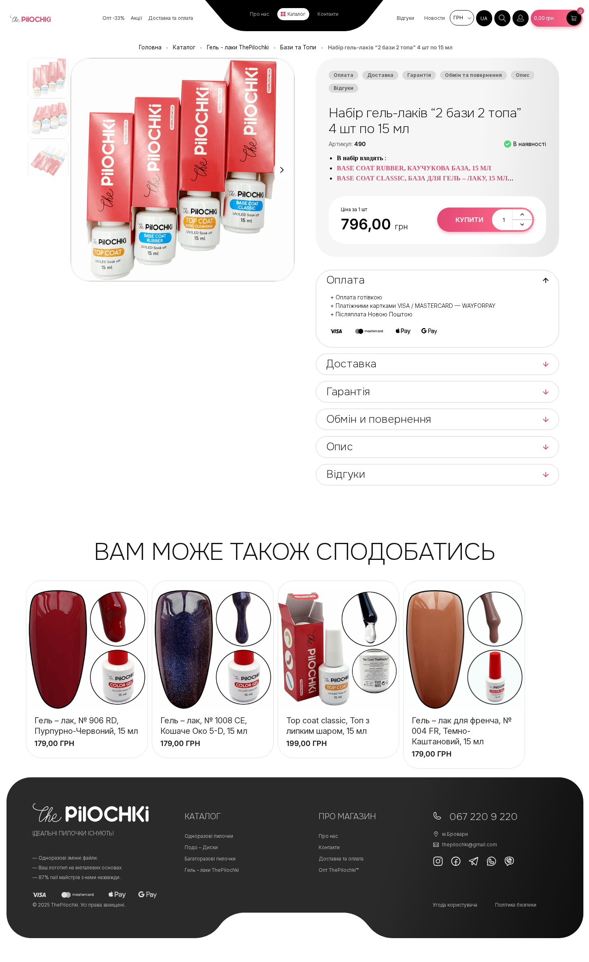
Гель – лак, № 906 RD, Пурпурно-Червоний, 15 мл (86, 726)
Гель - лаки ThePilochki (238, 47)
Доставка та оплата (170, 18)
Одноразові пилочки (209, 836)
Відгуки (405, 18)
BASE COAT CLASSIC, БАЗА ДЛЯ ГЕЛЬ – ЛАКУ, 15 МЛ (422, 178)
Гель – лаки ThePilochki (212, 870)
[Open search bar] (502, 18)
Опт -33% (113, 18)
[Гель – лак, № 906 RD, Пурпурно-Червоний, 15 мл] (86, 649)
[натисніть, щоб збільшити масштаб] (182, 170)
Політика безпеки (515, 905)
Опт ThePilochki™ (339, 870)
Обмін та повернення (473, 75)
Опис (522, 75)
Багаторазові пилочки (210, 859)
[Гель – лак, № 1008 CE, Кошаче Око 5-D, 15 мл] (212, 649)
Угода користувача (455, 905)
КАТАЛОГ (203, 817)
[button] (557, 18)
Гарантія (419, 75)
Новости (434, 18)
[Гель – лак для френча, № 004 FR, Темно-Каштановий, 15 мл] (464, 649)
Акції (136, 18)
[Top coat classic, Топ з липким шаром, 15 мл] (338, 649)
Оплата (343, 75)
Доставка (380, 75)
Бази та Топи (298, 47)
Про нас (259, 14)
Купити (469, 220)
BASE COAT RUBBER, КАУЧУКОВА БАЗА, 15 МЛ (414, 168)
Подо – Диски (201, 847)
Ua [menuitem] (484, 18)
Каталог (296, 14)
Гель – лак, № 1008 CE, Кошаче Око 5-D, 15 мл (203, 726)
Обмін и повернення (378, 419)
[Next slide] (281, 169)
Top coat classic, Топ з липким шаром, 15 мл (328, 726)
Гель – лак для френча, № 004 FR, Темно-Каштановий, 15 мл (462, 731)
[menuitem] (484, 18)
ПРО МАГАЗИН (347, 817)
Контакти (327, 14)
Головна (150, 47)
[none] (484, 18)
